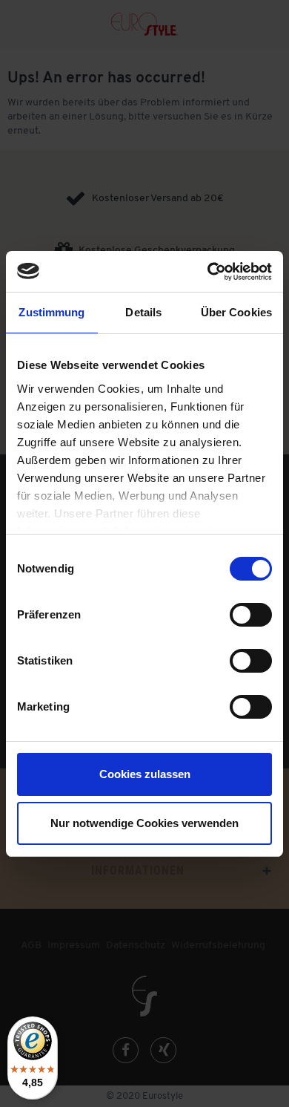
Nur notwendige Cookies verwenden (144, 823)
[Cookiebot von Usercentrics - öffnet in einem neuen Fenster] (208, 271)
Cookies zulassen (144, 774)
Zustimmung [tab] (51, 312)
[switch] (251, 615)
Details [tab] (143, 312)
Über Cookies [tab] (236, 312)
